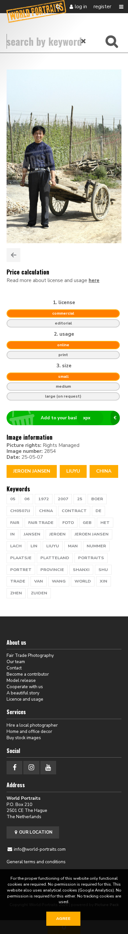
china (46, 511)
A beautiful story (23, 693)
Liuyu (73, 471)
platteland (54, 558)
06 (27, 499)
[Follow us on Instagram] (31, 767)
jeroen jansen (92, 534)
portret (21, 570)
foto (68, 523)
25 (79, 499)
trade (17, 581)
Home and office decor (29, 731)
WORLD (83, 581)
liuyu (52, 546)
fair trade (40, 523)
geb (87, 523)
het (105, 523)
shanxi (81, 570)
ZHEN (16, 593)
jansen (32, 534)
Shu (103, 570)
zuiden (39, 593)
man (73, 546)
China (104, 471)
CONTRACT (74, 511)
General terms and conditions (36, 862)
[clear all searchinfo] (84, 41)
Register (102, 6)
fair (14, 523)
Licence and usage (25, 699)
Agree (63, 918)
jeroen (57, 534)
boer (97, 499)
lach (16, 546)
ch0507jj (20, 511)
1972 (43, 499)
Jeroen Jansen (31, 471)
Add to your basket (79, 418)
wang (59, 581)
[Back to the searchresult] (13, 255)
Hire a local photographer (32, 725)
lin (34, 546)
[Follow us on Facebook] (14, 767)
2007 (63, 499)
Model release (21, 680)
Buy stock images (24, 738)
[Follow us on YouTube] (48, 767)
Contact (14, 668)
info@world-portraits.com (40, 849)
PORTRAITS (91, 558)
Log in (81, 6)
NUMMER (96, 546)
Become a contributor (28, 674)
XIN (103, 581)
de (98, 511)
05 (12, 499)
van (38, 581)
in (12, 534)
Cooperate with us (25, 687)
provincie (52, 570)
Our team (16, 662)
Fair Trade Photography (30, 655)
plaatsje (21, 558)
